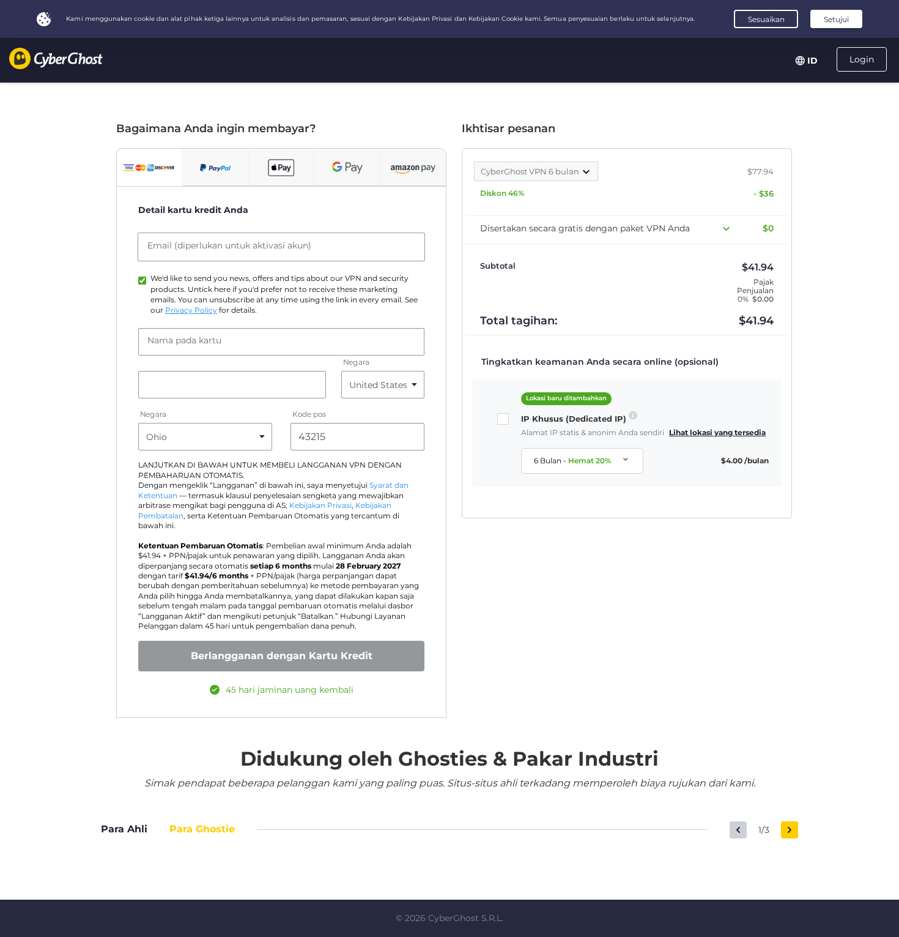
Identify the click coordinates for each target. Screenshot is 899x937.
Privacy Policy (191, 310)
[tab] (149, 167)
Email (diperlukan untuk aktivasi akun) (229, 245)
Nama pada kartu (184, 340)
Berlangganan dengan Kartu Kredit (281, 656)
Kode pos (309, 414)
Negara (356, 362)
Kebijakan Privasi (320, 505)
